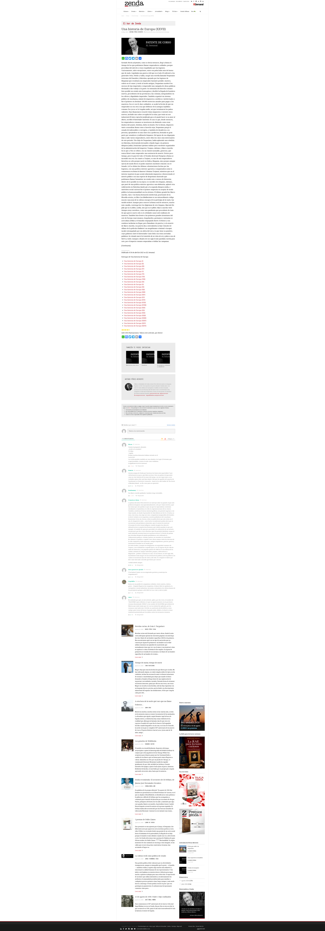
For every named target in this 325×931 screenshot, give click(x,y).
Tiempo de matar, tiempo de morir (148, 663)
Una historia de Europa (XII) (134, 290)
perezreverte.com (154, 393)
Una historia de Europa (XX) (134, 310)
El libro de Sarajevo (193, 868)
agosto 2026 (185, 881)
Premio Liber (191, 926)
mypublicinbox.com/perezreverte (155, 395)
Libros (149, 11)
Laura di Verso (149, 822)
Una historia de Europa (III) (134, 266)
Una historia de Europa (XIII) (134, 292)
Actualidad (158, 11)
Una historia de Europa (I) (133, 261)
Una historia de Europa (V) (134, 271)
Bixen (130, 444)
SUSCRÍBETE (179, 1)
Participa (174, 926)
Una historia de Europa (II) (134, 264)
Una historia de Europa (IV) (134, 269)
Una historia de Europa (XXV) (135, 323)
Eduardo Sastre (149, 744)
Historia (141, 11)
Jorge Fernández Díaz (152, 859)
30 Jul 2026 (190, 862)
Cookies (169, 926)
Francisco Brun (133, 500)
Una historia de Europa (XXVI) (135, 326)
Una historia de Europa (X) (134, 284)
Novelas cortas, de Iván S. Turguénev (150, 626)
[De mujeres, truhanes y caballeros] (163, 357)
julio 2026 (184, 884)
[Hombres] (148, 357)
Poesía (133, 11)
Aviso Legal (152, 926)
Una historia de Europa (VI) (134, 274)
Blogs (167, 11)
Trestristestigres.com (143, 926)
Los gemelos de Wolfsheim (145, 741)
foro (130, 407)
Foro (192, 11)
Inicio (122, 15)
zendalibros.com (150, 786)
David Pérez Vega (150, 629)
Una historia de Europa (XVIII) (135, 305)
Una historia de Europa (162, 32)
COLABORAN (171, 1)
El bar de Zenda (135, 15)
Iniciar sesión (171, 425)
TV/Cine (174, 11)
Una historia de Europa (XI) (134, 287)
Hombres (144, 365)
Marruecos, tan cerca (132, 365)
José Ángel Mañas (150, 900)
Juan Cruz (148, 707)
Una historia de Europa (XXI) (134, 313)
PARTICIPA (186, 1)
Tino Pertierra (149, 666)
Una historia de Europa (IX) (134, 282)
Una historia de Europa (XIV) (134, 295)
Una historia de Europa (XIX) (134, 308)
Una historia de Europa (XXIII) (135, 318)
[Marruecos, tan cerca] (132, 357)
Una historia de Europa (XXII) (135, 315)
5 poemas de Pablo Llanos (145, 819)
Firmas (126, 11)
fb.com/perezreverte (139, 395)
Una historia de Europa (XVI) (134, 300)
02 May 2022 (124, 32)
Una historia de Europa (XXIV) (135, 321)
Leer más (138, 657)
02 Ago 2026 (191, 852)
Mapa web (179, 926)
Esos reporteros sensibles (195, 857)
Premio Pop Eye (200, 926)
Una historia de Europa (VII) (134, 277)
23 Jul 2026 (190, 872)
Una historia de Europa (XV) (134, 297)
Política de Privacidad (161, 926)
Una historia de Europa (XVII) (135, 302)
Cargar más (148, 917)
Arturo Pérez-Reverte (136, 32)
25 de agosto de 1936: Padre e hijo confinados (153, 897)
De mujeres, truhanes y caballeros (163, 365)
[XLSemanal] (198, 4)
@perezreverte (164, 393)
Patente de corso (150, 32)
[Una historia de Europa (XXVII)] (148, 46)
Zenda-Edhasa (184, 11)
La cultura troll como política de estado (150, 856)
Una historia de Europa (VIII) (134, 279)
